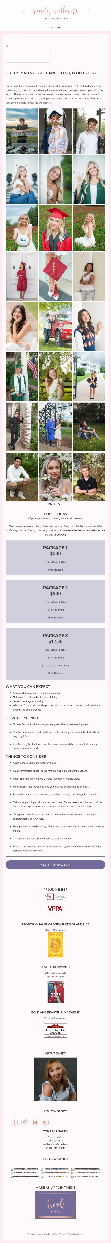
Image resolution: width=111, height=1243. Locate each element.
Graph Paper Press (75, 1234)
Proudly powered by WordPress (40, 1234)
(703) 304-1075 (55, 1140)
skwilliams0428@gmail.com (55, 1144)
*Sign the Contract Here (55, 865)
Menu (58, 28)
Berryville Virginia (56, 1136)
